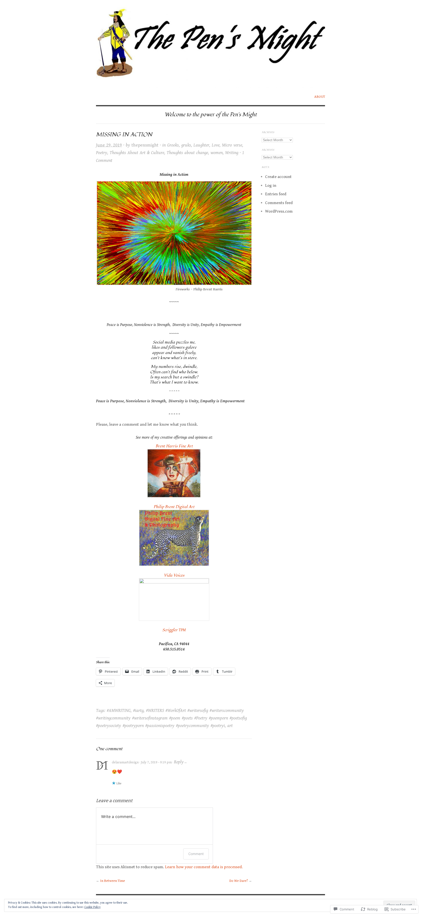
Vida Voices (174, 575)
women (216, 152)
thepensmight (145, 145)
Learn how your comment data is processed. (204, 867)
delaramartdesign (125, 762)
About (319, 97)
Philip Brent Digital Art (173, 507)
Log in (270, 185)
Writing (231, 152)
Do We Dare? (238, 881)
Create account (278, 176)
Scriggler (174, 630)
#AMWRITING (119, 710)
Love (216, 145)
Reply (179, 762)
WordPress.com (279, 211)
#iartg (138, 710)
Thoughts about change (187, 152)
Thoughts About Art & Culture (137, 152)
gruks (186, 145)
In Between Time (112, 881)
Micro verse (232, 145)
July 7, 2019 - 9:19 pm (156, 762)
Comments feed (279, 202)
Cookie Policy (92, 907)
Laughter (201, 145)
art (230, 725)
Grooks (173, 145)
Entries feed (275, 194)
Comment (196, 854)
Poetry (101, 152)
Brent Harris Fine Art (174, 446)
